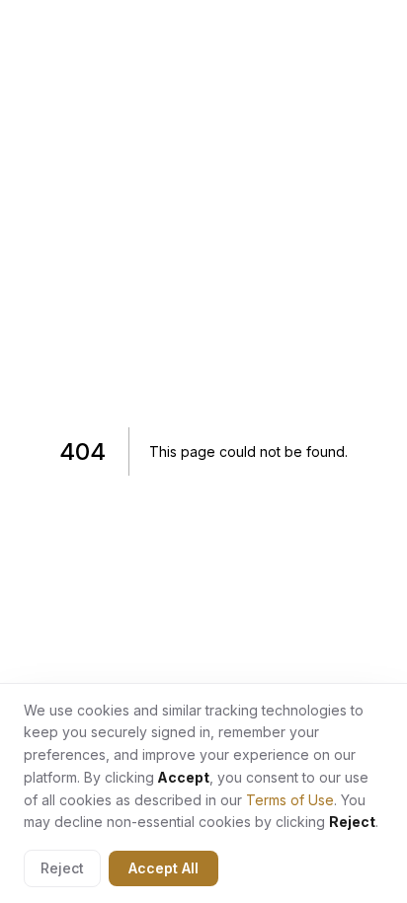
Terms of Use (290, 799)
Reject (62, 868)
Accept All (163, 868)
